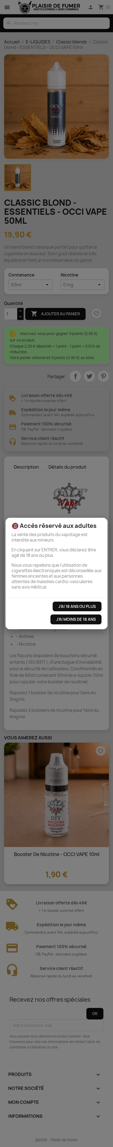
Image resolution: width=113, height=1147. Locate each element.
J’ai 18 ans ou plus (77, 606)
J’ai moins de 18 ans (76, 619)
